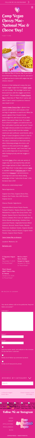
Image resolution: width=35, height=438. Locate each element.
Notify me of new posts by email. (12, 364)
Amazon (13, 173)
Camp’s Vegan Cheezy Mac (11, 107)
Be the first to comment (10, 291)
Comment (5, 311)
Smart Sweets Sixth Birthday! (27, 393)
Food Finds (6, 35)
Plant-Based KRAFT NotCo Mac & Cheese (8, 271)
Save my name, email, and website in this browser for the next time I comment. (18, 350)
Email (4, 340)
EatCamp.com (20, 171)
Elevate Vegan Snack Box (7, 393)
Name (4, 334)
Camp (25, 88)
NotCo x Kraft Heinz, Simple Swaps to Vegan (23, 259)
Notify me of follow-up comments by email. (15, 357)
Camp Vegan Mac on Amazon (11, 237)
